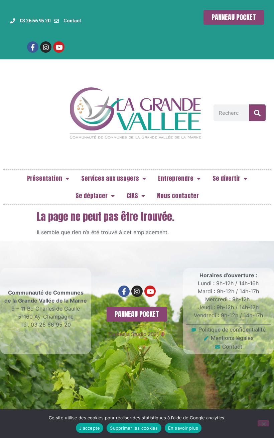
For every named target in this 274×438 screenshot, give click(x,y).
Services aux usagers (110, 178)
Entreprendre (175, 178)
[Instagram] (45, 47)
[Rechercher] (257, 112)
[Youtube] (58, 47)
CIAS (132, 195)
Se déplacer (92, 195)
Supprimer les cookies (134, 428)
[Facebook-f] (32, 47)
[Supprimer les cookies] (263, 423)
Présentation (44, 178)
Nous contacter (178, 195)
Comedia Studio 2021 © (137, 334)
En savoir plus (183, 428)
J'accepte (89, 428)
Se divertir (226, 178)
